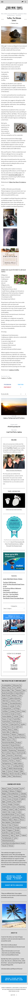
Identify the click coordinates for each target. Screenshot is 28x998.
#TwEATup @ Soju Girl (14, 425)
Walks (21, 771)
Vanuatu (4, 846)
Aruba (9, 788)
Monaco (22, 820)
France (4, 804)
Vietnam (10, 846)
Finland (19, 801)
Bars (13, 690)
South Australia (21, 753)
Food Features (20, 13)
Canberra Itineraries (14, 698)
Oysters (9, 740)
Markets (14, 734)
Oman (10, 825)
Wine (9, 776)
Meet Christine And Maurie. (14, 470)
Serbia (3, 830)
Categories (14, 606)
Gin (13, 727)
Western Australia (14, 773)
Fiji (14, 801)
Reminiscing (12, 750)
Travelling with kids (17, 766)
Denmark (15, 799)
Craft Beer (5, 711)
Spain (12, 833)
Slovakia (17, 830)
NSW (3, 740)
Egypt (3, 801)
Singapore (10, 830)
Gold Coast (19, 727)
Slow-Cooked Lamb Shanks (10, 596)
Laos (17, 814)
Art (14, 687)
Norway (4, 825)
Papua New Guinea (7, 827)
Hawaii (4, 729)
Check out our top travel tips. (14, 509)
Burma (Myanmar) (13, 793)
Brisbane (14, 695)
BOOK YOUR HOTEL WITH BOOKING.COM (14, 979)
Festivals (15, 716)
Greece (14, 806)
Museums (4, 737)
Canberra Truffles (14, 370)
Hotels (15, 729)
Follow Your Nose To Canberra (17, 182)
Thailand (23, 835)
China (9, 796)
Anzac (9, 687)
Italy (9, 812)
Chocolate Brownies (15, 703)
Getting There (6, 727)
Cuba (3, 799)
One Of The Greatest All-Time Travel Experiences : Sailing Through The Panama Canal (14, 544)
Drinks (18, 711)
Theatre (18, 760)
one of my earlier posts (15, 174)
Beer (24, 690)
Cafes (20, 695)
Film (21, 716)
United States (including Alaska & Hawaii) (13, 843)
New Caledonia (6, 822)
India (16, 809)
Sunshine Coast (6, 758)
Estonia (9, 801)
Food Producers (16, 721)
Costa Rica (23, 796)
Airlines (4, 687)
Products (18, 742)
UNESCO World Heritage (15, 768)
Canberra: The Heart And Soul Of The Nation (14, 418)
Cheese (13, 700)
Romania (23, 827)
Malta (10, 820)
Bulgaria (4, 793)
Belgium (19, 791)
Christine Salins (14, 23)
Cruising (12, 711)
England (22, 799)
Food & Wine (16, 719)
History (10, 729)
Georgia (10, 804)
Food (9, 13)
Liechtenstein (6, 817)
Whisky (24, 773)
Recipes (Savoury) (7, 747)
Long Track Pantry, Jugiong (14, 431)
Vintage (16, 771)
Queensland (5, 745)
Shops (13, 753)
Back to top (13, 995)
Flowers (4, 719)
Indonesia (22, 809)
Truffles (9, 378)
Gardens (23, 724)
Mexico (16, 820)
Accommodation (6, 685)
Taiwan (17, 835)
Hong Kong (21, 806)
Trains (8, 766)
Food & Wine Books (13, 13)
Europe (13, 714)
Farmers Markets (7, 716)
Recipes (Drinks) (15, 745)
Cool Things (16, 708)
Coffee (18, 706)
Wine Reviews (17, 776)
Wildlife (4, 776)
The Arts (11, 760)
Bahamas (12, 791)
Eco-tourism (5, 714)
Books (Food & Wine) (8, 693)
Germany (16, 804)
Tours (3, 766)
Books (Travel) (6, 695)
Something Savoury (11, 15)
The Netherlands (7, 838)
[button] (14, 34)
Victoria (9, 771)
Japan (13, 812)
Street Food (18, 755)
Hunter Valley (6, 732)
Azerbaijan (5, 791)
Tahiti (11, 835)
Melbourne (21, 734)
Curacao (9, 799)
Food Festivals (6, 721)
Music (11, 737)
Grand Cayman (6, 806)
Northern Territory (20, 737)
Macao (22, 817)
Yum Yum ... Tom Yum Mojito (10, 594)
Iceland (11, 809)
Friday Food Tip (14, 724)
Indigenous (14, 732)
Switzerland (5, 835)
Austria (22, 788)
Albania (4, 788)
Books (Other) (19, 693)
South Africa (5, 833)
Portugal (16, 827)
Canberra (5, 13)
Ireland (4, 812)
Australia (15, 788)
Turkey (15, 838)
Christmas (5, 706)
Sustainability (16, 758)
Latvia (22, 814)
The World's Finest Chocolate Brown (13, 598)
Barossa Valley (6, 690)
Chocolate (5, 703)
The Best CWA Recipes (9, 582)
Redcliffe (4, 750)
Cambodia (23, 793)
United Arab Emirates (8, 840)
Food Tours (5, 724)
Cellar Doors (5, 700)
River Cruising (6, 753)
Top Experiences (6, 763)
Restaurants (21, 750)
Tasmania (4, 760)
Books (2, 13)
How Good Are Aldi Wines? (10, 592)
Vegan (4, 771)
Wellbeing (5, 773)
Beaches (18, 690)
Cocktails (12, 706)
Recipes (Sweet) (18, 747)
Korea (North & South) (8, 814)
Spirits (3, 755)
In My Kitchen (6, 734)
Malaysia (4, 820)
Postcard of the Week (8, 742)
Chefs (18, 700)
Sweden (18, 833)
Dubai (23, 711)
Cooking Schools (6, 708)
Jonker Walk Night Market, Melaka (12, 579)
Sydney (24, 758)
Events (19, 714)
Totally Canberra (17, 763)
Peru (14, 740)
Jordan (19, 812)
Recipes (25, 13)
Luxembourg (15, 817)
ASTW (19, 687)
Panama (15, 825)
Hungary (4, 809)
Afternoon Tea (17, 685)
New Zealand (16, 822)
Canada (4, 796)
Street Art (10, 755)
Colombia (15, 796)
